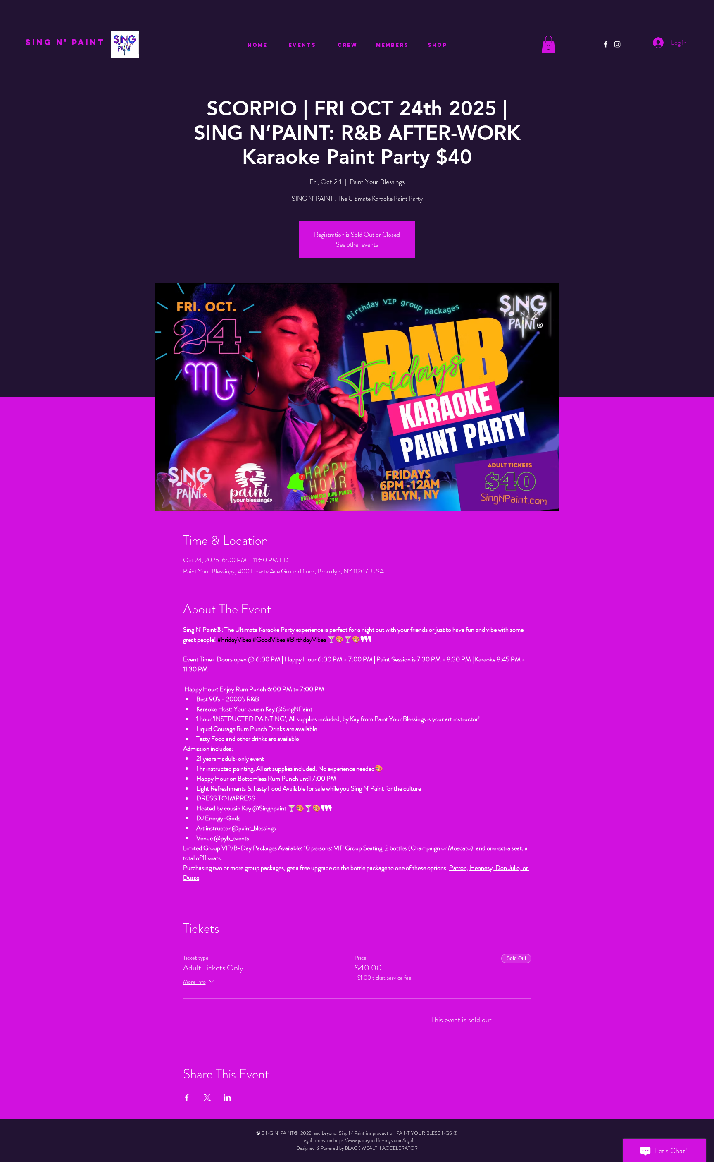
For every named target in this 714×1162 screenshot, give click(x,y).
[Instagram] (617, 44)
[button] (548, 44)
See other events (357, 244)
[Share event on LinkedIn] (227, 1097)
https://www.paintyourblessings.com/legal (373, 1140)
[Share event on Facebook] (187, 1097)
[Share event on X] (207, 1097)
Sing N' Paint (65, 42)
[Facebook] (606, 44)
